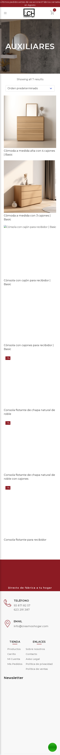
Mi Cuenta (13, 658)
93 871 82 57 (22, 605)
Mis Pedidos (14, 663)
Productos (14, 649)
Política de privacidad (39, 663)
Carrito (11, 654)
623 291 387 (22, 609)
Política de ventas (37, 668)
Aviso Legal (33, 658)
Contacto (31, 654)
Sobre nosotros (35, 649)
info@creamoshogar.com (31, 626)
